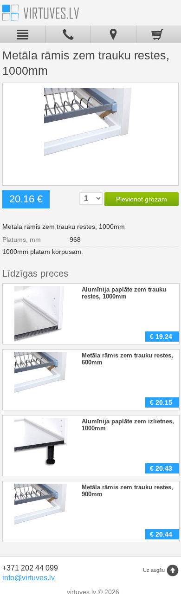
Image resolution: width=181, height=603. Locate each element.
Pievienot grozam (141, 199)
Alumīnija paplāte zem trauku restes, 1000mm (124, 293)
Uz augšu (154, 570)
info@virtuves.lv (28, 578)
